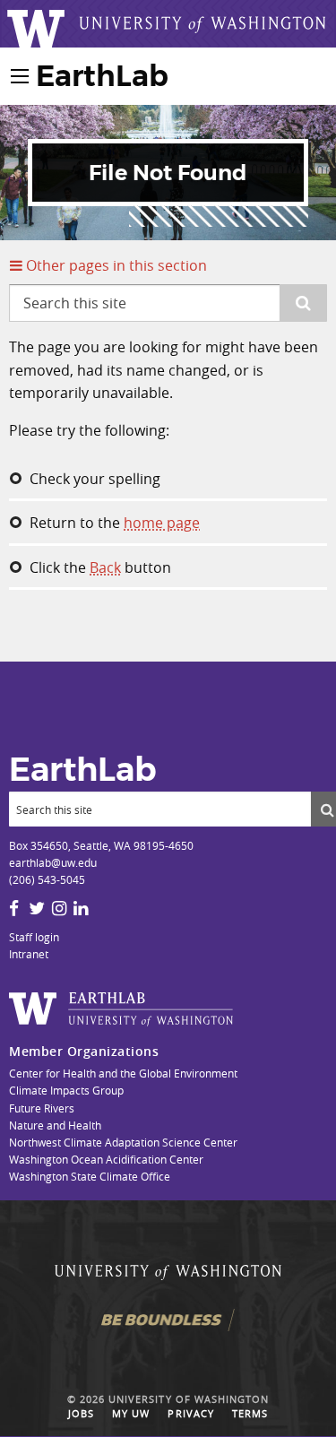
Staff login (34, 937)
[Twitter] (37, 908)
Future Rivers (41, 1108)
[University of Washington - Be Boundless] (167, 1328)
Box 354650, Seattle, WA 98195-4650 (101, 845)
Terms (250, 1413)
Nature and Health (55, 1125)
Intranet (28, 954)
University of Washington (188, 1399)
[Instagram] (59, 908)
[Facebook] (14, 908)
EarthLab (102, 75)
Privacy (190, 1413)
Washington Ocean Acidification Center (106, 1159)
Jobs (81, 1413)
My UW (131, 1413)
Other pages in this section (114, 265)
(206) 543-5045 (47, 879)
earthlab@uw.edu (53, 862)
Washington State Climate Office (89, 1176)
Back (105, 567)
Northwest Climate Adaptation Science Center (123, 1142)
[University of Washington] (168, 1276)
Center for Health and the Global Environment (123, 1073)
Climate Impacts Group (66, 1090)
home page (162, 522)
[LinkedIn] (80, 908)
